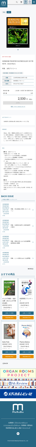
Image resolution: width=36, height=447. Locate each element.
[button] (18, 210)
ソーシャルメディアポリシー (11, 425)
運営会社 (30, 425)
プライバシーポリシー (21, 422)
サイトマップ (26, 428)
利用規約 (24, 425)
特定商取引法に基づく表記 (14, 428)
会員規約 (11, 422)
